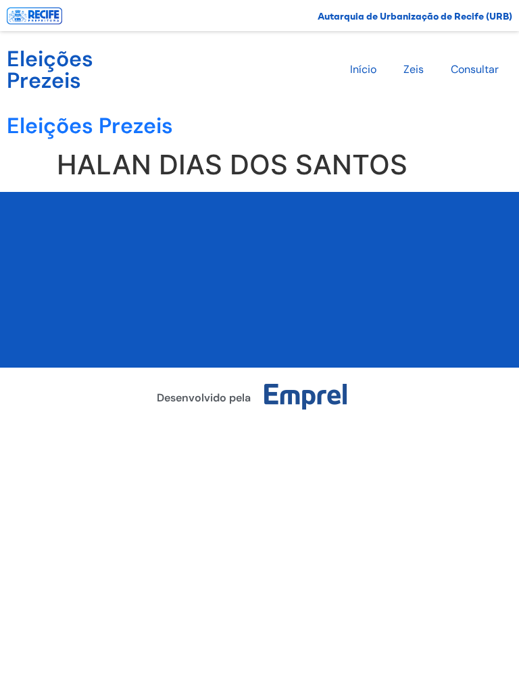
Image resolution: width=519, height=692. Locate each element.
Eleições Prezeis (50, 70)
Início (363, 69)
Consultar (475, 69)
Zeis (413, 69)
